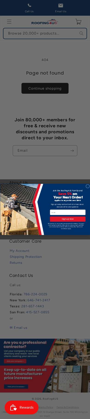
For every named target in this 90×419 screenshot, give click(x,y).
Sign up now (67, 219)
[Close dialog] (87, 186)
